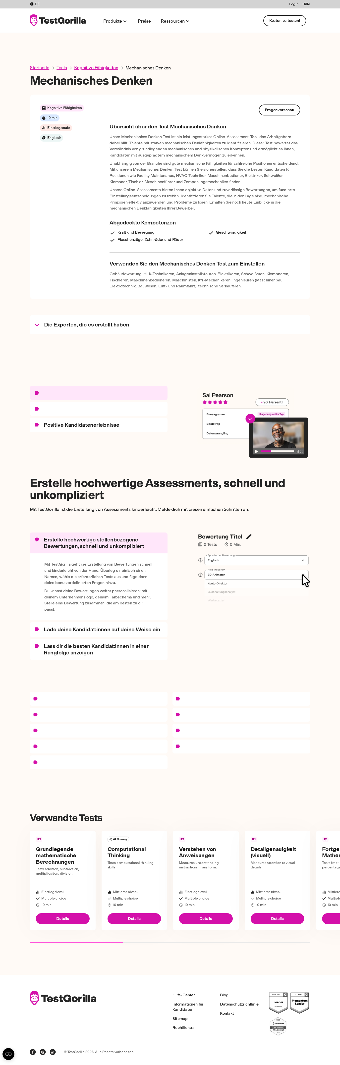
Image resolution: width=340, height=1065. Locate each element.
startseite (39, 67)
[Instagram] (43, 1052)
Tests (62, 67)
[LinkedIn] (53, 1052)
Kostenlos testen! (284, 20)
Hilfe (306, 4)
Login (293, 4)
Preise (144, 21)
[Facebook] (33, 1052)
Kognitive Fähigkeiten (96, 67)
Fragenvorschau (279, 109)
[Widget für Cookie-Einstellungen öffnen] (8, 1054)
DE (37, 4)
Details (62, 918)
